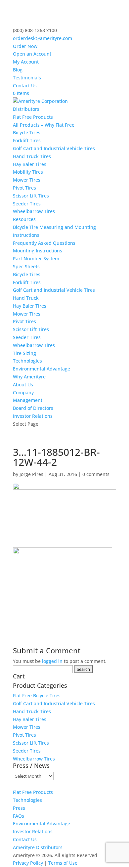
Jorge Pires (31, 474)
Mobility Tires (28, 172)
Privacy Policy (28, 863)
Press (19, 808)
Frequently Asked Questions (44, 243)
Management (27, 400)
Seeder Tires (27, 203)
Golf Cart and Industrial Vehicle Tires (54, 148)
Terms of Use (62, 863)
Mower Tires (26, 180)
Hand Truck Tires (32, 156)
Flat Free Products (33, 117)
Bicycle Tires (26, 132)
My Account (26, 62)
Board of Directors (33, 408)
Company (23, 392)
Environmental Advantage (41, 369)
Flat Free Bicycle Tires (37, 695)
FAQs (18, 816)
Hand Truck (26, 298)
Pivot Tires (24, 188)
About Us (23, 384)
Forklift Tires (27, 140)
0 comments (95, 474)
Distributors (26, 109)
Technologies (27, 361)
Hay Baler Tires (29, 164)
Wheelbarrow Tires (34, 211)
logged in (52, 661)
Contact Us (25, 85)
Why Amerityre (29, 376)
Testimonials (27, 77)
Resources (24, 219)
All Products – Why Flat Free (43, 125)
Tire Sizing (24, 353)
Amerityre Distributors (38, 847)
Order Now (25, 46)
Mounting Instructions (37, 250)
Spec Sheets (26, 266)
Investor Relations (33, 416)
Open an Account (32, 54)
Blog (17, 69)
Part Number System (36, 258)
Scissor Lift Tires (31, 196)
